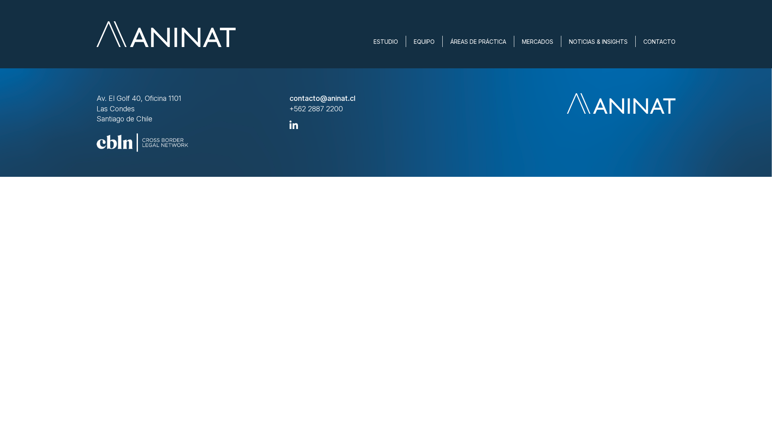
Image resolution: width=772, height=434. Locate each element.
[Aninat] (166, 34)
